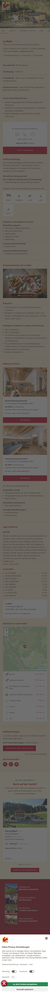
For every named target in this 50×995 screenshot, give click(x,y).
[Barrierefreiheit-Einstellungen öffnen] (4, 983)
